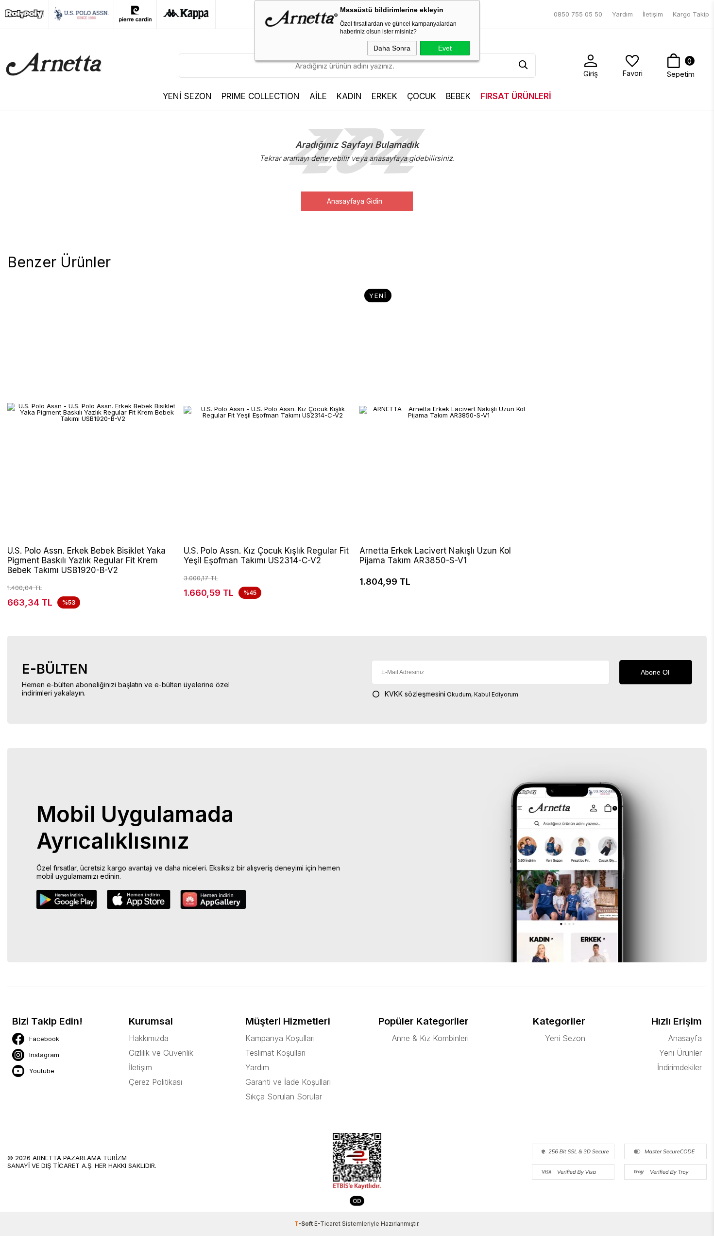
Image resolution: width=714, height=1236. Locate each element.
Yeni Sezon (565, 1038)
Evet (445, 48)
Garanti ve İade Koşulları (288, 1082)
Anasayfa (685, 1038)
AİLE (318, 96)
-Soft (304, 1223)
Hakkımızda (149, 1038)
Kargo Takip (691, 14)
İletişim (653, 14)
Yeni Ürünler (680, 1053)
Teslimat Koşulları (275, 1053)
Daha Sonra (392, 48)
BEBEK (458, 96)
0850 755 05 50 (578, 14)
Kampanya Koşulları (280, 1038)
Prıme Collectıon (260, 96)
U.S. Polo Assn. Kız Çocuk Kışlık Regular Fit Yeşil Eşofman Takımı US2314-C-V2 (266, 555)
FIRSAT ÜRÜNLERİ (515, 96)
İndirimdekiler (679, 1067)
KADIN (349, 96)
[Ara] (523, 65)
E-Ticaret (327, 1223)
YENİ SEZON (187, 96)
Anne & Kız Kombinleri (430, 1038)
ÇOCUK (421, 96)
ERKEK (384, 96)
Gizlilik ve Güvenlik (161, 1053)
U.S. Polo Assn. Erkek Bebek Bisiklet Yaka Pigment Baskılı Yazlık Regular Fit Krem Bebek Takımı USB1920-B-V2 (86, 560)
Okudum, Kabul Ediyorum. (452, 694)
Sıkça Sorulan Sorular (283, 1096)
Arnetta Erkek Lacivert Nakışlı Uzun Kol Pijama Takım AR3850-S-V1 (435, 555)
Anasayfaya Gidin (354, 201)
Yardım (622, 14)
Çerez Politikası (155, 1082)
